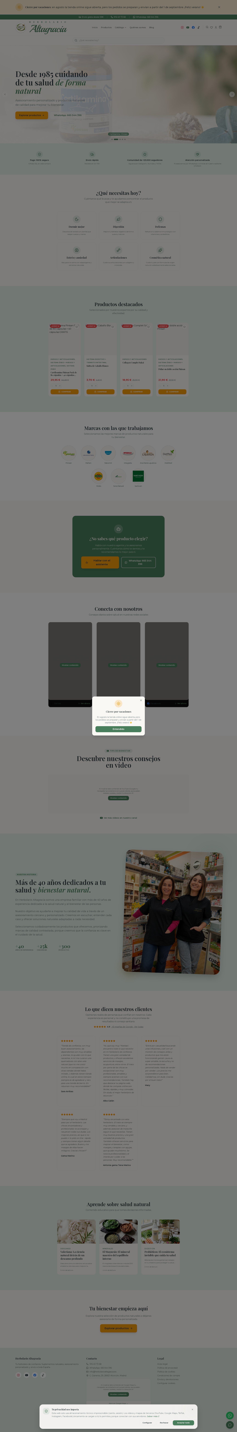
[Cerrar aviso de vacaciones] (141, 700)
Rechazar (164, 1423)
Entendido (118, 729)
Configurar (147, 1423)
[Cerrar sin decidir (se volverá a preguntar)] (192, 1409)
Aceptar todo (183, 1423)
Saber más (152, 1416)
